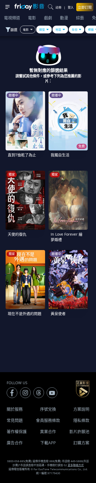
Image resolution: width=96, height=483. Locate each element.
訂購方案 (81, 442)
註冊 (58, 7)
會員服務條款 (48, 420)
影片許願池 (79, 431)
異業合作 (48, 431)
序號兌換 (48, 409)
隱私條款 (81, 420)
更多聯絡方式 (76, 465)
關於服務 (15, 409)
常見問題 (15, 420)
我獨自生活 (60, 154)
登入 (71, 7)
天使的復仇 (17, 234)
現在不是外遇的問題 (24, 313)
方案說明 (81, 409)
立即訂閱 (85, 7)
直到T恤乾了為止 (22, 154)
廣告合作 (15, 442)
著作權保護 (17, 431)
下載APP (48, 442)
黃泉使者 (58, 313)
